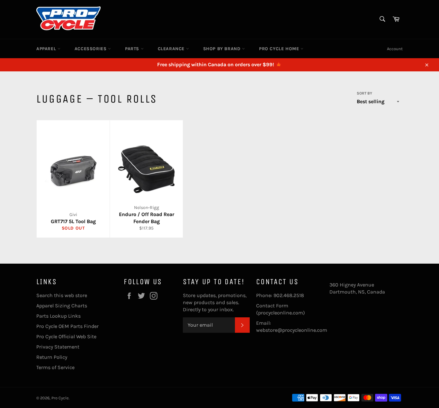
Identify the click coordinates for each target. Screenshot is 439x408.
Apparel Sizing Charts (61, 306)
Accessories (91, 48)
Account (395, 48)
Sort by (364, 93)
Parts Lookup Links (58, 316)
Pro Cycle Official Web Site (66, 336)
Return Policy (51, 357)
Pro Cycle (60, 397)
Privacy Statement (57, 347)
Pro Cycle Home (279, 48)
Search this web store (61, 295)
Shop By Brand (222, 48)
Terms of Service (55, 367)
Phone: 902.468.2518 (280, 295)
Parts (133, 48)
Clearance (172, 48)
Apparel (47, 48)
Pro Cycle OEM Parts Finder (67, 326)
